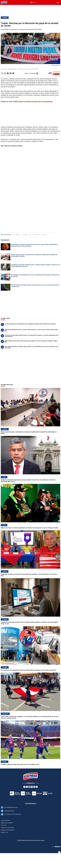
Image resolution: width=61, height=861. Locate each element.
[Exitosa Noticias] (4, 2)
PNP (30, 234)
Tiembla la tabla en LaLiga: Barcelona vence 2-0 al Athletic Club (20, 764)
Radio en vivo (4, 832)
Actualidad (4, 17)
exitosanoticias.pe (9, 811)
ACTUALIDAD (16, 234)
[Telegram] (13, 73)
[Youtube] (29, 787)
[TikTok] (37, 787)
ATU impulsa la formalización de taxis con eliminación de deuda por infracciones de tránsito (28, 670)
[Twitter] (5, 73)
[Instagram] (32, 787)
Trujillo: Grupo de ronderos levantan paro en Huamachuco (33, 101)
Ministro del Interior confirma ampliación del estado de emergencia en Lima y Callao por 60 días (29, 528)
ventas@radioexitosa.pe (11, 807)
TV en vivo (4, 825)
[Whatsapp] (2, 73)
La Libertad (24, 234)
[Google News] (34, 787)
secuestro (44, 234)
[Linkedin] (10, 73)
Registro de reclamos (7, 823)
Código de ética (5, 820)
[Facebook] (7, 73)
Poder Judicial (36, 234)
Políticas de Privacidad (7, 830)
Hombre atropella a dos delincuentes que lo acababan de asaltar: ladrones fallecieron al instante (30, 324)
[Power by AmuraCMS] (56, 846)
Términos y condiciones (7, 827)
